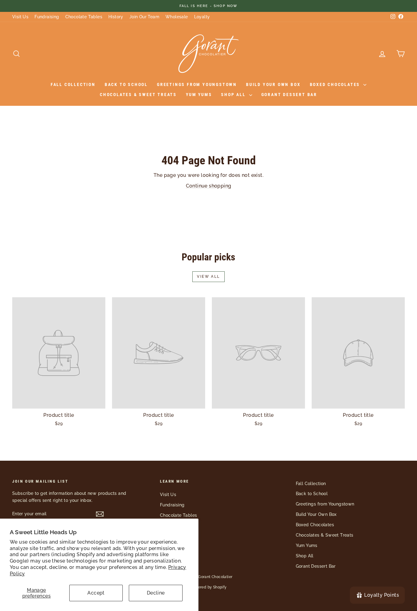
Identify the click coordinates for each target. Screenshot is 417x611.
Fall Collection (73, 84)
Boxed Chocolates (336, 84)
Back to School (126, 84)
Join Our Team (144, 16)
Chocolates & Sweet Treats (138, 94)
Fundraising (46, 16)
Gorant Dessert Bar (289, 94)
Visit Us (20, 16)
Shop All (234, 94)
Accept (95, 593)
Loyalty (202, 16)
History (115, 16)
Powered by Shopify (208, 587)
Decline (156, 593)
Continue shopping (208, 186)
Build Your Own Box (273, 84)
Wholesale (176, 16)
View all (208, 276)
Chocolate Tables (83, 16)
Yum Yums (199, 94)
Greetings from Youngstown (197, 84)
